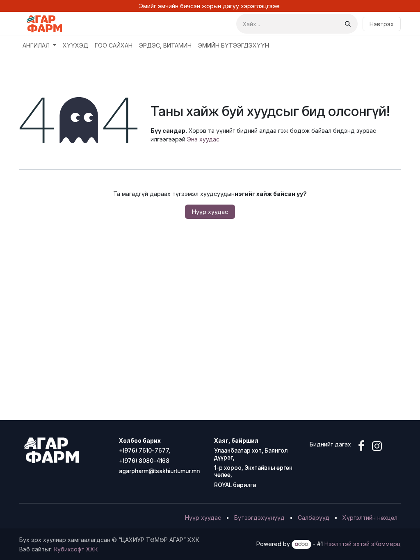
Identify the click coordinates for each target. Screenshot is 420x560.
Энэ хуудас (203, 139)
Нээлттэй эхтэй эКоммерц (362, 543)
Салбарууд (313, 517)
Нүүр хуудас (210, 211)
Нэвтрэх (382, 23)
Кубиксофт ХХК (76, 549)
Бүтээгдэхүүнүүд (259, 517)
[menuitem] (39, 45)
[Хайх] (348, 24)
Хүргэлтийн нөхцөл (369, 517)
